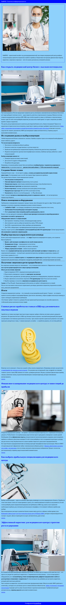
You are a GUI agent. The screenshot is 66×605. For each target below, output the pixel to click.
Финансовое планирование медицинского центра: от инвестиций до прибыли (32, 385)
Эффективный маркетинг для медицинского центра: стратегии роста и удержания (30, 524)
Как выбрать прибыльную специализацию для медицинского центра (29, 458)
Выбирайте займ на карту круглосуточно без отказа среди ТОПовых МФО (22, 513)
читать (3, 379)
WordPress (38, 603)
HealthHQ (3, 1)
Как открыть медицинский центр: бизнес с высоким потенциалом (31, 67)
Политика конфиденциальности (16, 1)
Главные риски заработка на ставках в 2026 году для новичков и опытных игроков (30, 308)
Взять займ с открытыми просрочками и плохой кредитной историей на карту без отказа (32, 127)
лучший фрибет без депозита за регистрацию (14, 370)
